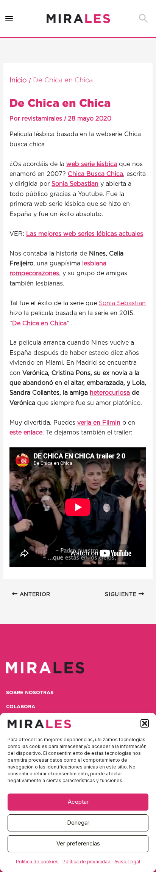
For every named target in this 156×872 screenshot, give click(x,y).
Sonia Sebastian (122, 303)
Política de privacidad (86, 861)
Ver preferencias (78, 843)
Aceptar (78, 801)
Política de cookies (37, 861)
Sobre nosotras (29, 692)
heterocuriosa (110, 393)
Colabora (20, 706)
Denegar (78, 822)
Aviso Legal (127, 861)
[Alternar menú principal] (9, 18)
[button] (144, 723)
